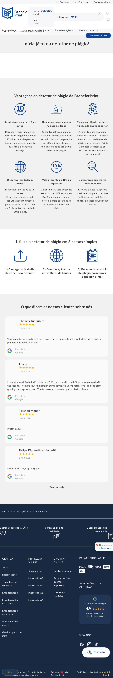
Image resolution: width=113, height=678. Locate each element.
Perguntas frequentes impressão (62, 582)
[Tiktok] (96, 644)
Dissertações (9, 574)
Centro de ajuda (101, 2)
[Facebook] (81, 644)
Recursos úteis (87, 30)
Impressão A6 (35, 599)
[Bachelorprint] (15, 18)
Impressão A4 (35, 585)
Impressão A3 (35, 578)
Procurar (64, 2)
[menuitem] (8, 672)
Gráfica (7, 558)
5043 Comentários (95, 613)
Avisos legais (19, 672)
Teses (5, 567)
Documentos (35, 570)
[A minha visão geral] (99, 14)
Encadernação (63, 30)
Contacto (83, 2)
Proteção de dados (36, 672)
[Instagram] (89, 644)
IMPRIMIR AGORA (98, 35)
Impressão (8, 30)
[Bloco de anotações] (108, 14)
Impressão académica (34, 30)
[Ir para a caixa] (108, 20)
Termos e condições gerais (25, 675)
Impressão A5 (35, 592)
